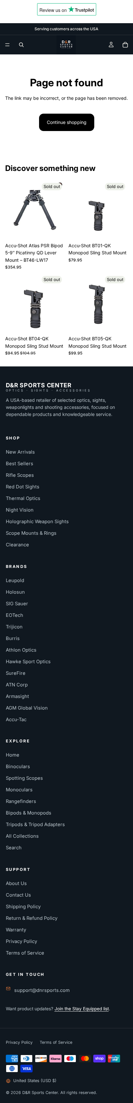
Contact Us (18, 895)
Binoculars (18, 766)
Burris (13, 638)
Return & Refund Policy (31, 918)
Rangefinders (21, 801)
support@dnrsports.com (42, 990)
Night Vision (20, 510)
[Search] (21, 45)
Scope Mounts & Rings (31, 533)
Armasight (17, 696)
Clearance (17, 545)
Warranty (16, 930)
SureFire (16, 673)
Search (14, 848)
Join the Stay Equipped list (82, 1008)
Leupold (15, 580)
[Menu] (7, 44)
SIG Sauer (17, 604)
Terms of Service (25, 953)
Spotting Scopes (24, 778)
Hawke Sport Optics (28, 662)
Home (12, 755)
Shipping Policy (23, 907)
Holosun (15, 592)
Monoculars (19, 790)
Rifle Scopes (20, 475)
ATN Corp (17, 685)
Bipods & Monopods (28, 813)
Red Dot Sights (22, 487)
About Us (16, 883)
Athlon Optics (21, 650)
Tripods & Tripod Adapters (35, 824)
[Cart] (125, 45)
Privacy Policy (21, 941)
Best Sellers (19, 464)
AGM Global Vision (27, 708)
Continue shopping (67, 122)
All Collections (22, 836)
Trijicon (14, 627)
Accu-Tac (16, 719)
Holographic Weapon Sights (37, 521)
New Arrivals (20, 452)
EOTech (14, 615)
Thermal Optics (23, 498)
